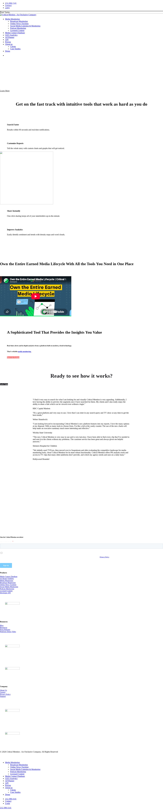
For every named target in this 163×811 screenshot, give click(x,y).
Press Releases (5, 630)
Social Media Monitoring (9, 587)
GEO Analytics (11, 778)
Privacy (3, 694)
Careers (2, 692)
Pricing (8, 785)
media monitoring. (24, 351)
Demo (7, 794)
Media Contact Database (8, 577)
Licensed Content (6, 591)
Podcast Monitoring (7, 589)
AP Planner (9, 781)
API (6, 783)
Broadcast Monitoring (8, 583)
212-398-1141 (5, 808)
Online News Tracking (8, 585)
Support (3, 696)
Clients (13, 790)
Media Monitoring (6, 581)
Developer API (5, 593)
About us (8, 788)
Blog (1, 626)
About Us (3, 690)
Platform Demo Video (8, 632)
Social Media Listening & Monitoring (25, 769)
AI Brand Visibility (7, 579)
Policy (8, 694)
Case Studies (15, 792)
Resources (3, 628)
